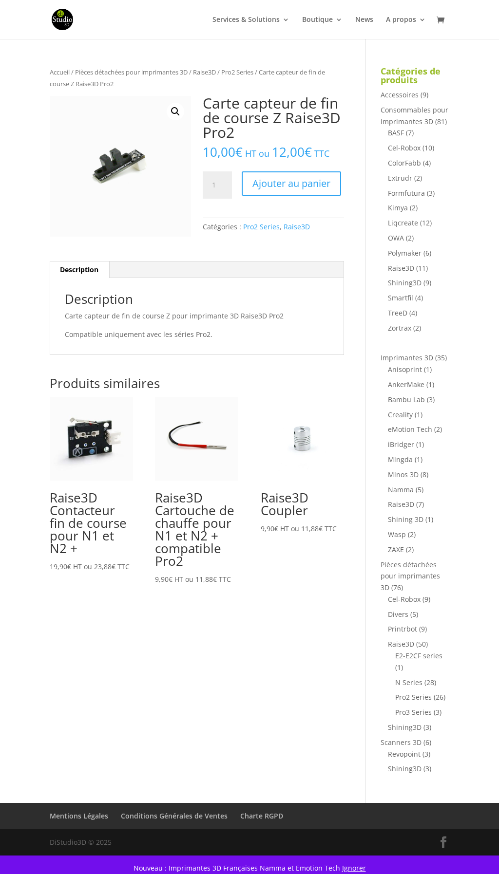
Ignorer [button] (354, 868)
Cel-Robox (404, 147)
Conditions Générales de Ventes (174, 815)
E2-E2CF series (418, 655)
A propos (401, 20)
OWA (396, 237)
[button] (175, 111)
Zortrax (399, 328)
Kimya (398, 207)
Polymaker (405, 253)
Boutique (317, 20)
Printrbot (402, 628)
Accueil (60, 72)
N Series (408, 682)
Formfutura (406, 193)
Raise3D (204, 72)
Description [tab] (79, 269)
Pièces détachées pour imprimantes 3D (131, 72)
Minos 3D (403, 474)
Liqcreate (403, 222)
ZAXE (396, 549)
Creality (400, 414)
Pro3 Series (413, 712)
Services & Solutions (246, 20)
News (364, 20)
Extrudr (400, 178)
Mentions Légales (79, 815)
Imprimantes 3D (407, 357)
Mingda (400, 459)
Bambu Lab (406, 399)
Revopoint (404, 754)
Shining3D (405, 282)
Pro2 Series (237, 72)
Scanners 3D (401, 742)
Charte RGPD (261, 815)
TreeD (397, 312)
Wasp (397, 534)
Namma (401, 489)
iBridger (401, 444)
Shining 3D (405, 519)
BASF (396, 132)
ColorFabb (404, 162)
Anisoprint (405, 369)
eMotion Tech (410, 429)
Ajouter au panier (291, 183)
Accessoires (400, 94)
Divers (398, 614)
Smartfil (400, 297)
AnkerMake (406, 384)
